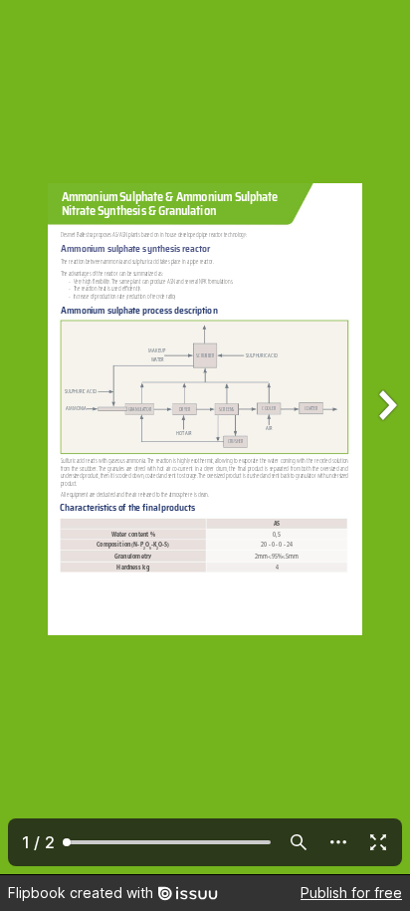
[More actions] (338, 842)
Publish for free (351, 892)
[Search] (298, 842)
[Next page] (386, 437)
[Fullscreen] (378, 842)
